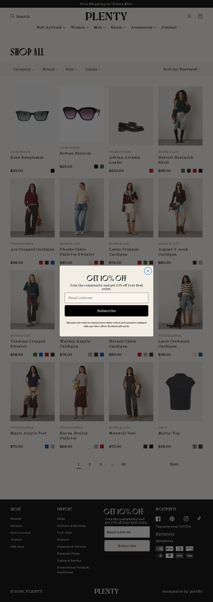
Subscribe (106, 311)
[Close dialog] (148, 271)
